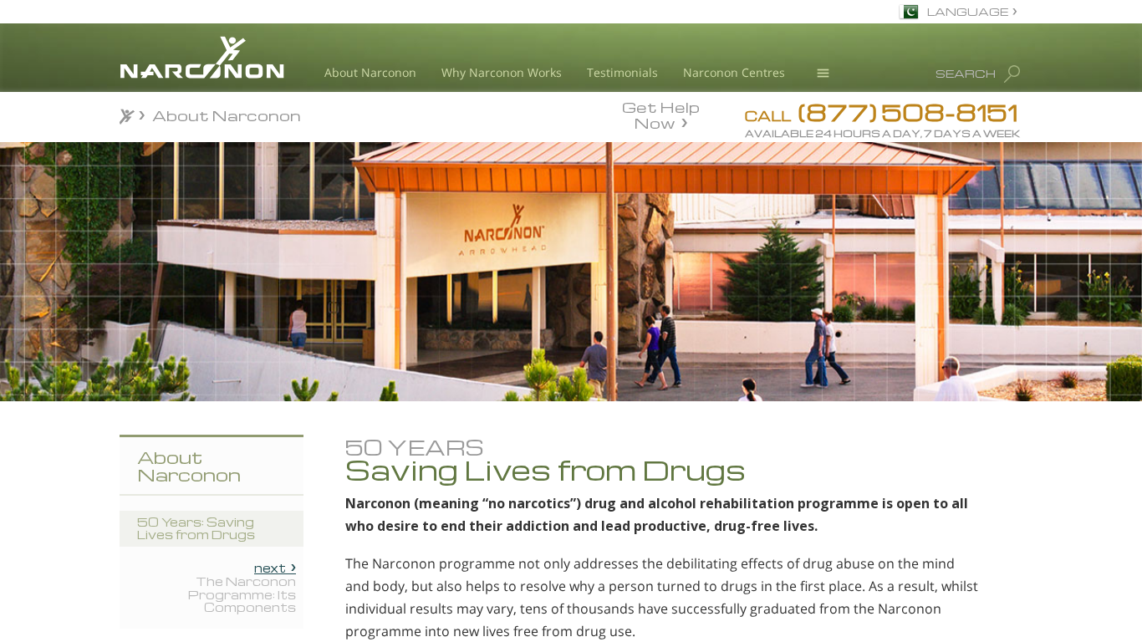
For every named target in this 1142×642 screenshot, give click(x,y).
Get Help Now (661, 113)
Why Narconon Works (501, 72)
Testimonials (622, 72)
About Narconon (370, 72)
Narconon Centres (734, 72)
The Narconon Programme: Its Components (242, 587)
